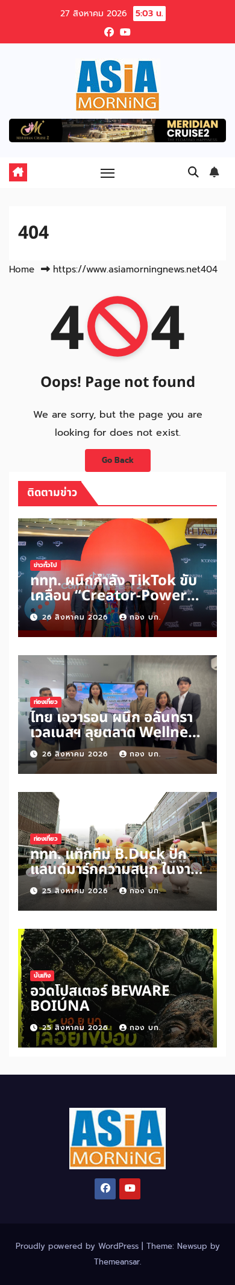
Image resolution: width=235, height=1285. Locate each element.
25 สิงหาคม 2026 (76, 890)
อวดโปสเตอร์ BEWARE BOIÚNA (99, 999)
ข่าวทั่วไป (45, 565)
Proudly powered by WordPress (79, 1246)
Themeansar (117, 1262)
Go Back (118, 460)
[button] (193, 172)
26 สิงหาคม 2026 (76, 617)
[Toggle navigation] (108, 172)
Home (21, 269)
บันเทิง (42, 975)
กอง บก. (145, 617)
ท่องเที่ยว (46, 701)
